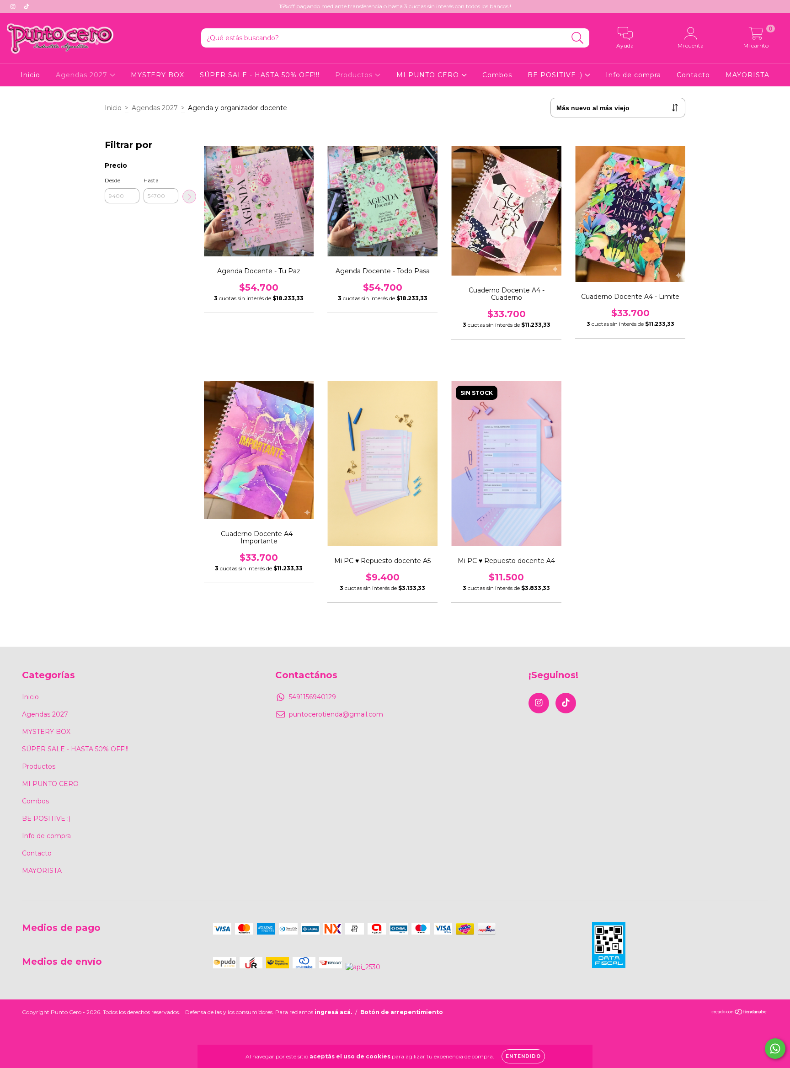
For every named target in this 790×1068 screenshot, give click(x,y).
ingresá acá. (333, 1012)
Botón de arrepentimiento (401, 1012)
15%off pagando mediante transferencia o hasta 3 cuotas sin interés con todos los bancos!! (395, 6)
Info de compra (633, 75)
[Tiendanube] (739, 1013)
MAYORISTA (747, 75)
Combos (497, 75)
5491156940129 (312, 697)
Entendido (523, 1056)
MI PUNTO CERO (428, 75)
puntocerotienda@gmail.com (336, 714)
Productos (355, 75)
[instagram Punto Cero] (14, 6)
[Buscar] (577, 38)
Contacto (693, 75)
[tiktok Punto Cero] (26, 6)
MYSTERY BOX (157, 75)
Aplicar (189, 196)
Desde (112, 180)
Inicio (30, 75)
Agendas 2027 (83, 75)
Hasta (151, 180)
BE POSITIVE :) (556, 75)
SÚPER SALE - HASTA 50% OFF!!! (260, 75)
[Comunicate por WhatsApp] (775, 1048)
